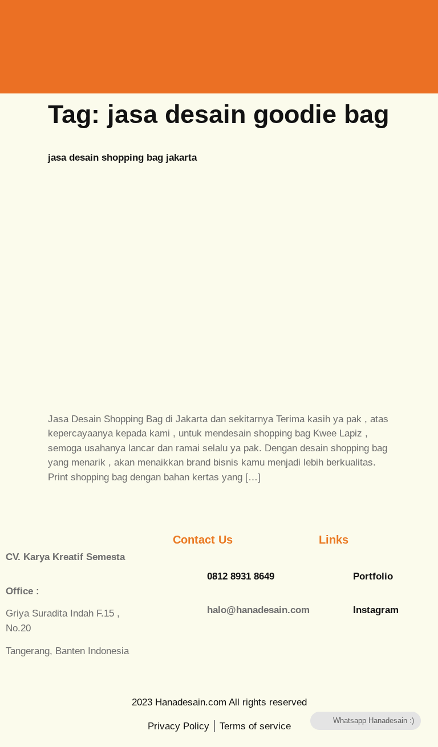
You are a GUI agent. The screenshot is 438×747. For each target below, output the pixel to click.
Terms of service (255, 726)
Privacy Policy (178, 726)
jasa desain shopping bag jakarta (122, 157)
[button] (365, 39)
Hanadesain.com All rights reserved (219, 702)
